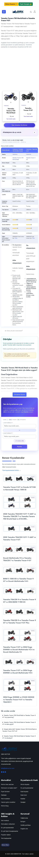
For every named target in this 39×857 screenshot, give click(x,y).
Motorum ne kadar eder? (9, 788)
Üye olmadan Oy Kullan (19, 125)
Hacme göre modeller (8, 802)
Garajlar (23, 802)
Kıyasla (19, 446)
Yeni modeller (5, 799)
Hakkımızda (24, 818)
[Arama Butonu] (31, 12)
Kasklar (23, 799)
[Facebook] (5, 772)
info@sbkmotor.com (7, 768)
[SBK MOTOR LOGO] (17, 12)
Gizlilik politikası (26, 825)
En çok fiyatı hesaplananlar (9, 831)
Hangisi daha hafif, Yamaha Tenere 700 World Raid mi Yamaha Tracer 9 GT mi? (19, 730)
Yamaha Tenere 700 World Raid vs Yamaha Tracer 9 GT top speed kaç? (19, 716)
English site (24, 829)
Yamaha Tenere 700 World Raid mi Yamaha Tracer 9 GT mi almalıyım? (19, 737)
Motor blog (4, 806)
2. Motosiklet (8, 433)
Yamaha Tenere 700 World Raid (17, 158)
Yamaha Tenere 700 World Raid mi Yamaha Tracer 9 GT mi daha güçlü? (19, 723)
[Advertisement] (19, 69)
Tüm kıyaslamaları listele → (11, 470)
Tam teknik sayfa (10, 119)
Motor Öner (5, 845)
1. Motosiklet (8, 422)
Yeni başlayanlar (6, 838)
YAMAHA (14, 154)
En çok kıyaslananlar (27, 788)
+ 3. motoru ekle (19, 441)
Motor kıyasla (25, 784)
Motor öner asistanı (7, 784)
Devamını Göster (19, 394)
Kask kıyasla (24, 792)
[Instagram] (2, 772)
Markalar (4, 795)
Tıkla (16, 238)
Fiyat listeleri (5, 792)
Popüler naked (5, 835)
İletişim (23, 822)
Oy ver (12, 116)
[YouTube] (4, 772)
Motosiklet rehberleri (8, 824)
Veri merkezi (5, 820)
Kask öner (24, 795)
